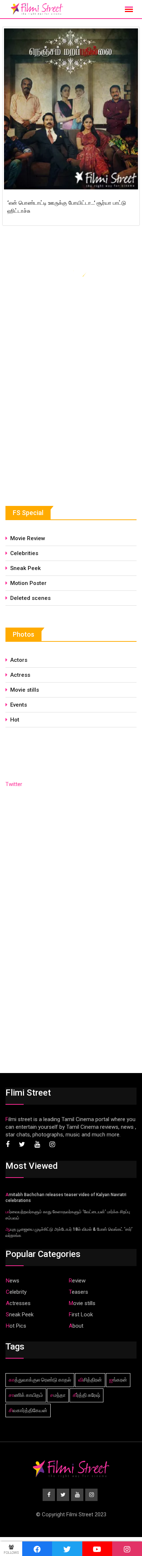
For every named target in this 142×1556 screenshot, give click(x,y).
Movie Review (27, 538)
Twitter (13, 784)
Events (18, 705)
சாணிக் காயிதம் (26, 1395)
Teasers (78, 1292)
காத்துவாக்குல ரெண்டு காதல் (40, 1380)
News (12, 1280)
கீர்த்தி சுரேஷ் (86, 1395)
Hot (14, 719)
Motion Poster (28, 583)
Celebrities (24, 553)
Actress (20, 675)
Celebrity (16, 1292)
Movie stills (24, 690)
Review (77, 1280)
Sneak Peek (25, 568)
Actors (18, 660)
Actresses (18, 1303)
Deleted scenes (30, 598)
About (76, 1326)
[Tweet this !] (67, 1548)
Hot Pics (16, 1326)
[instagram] (127, 1548)
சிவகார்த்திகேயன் (28, 1410)
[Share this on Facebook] (37, 1548)
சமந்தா (58, 1395)
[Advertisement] (60, 428)
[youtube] (97, 1548)
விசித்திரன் (90, 1380)
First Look (81, 1314)
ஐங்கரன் (118, 1380)
